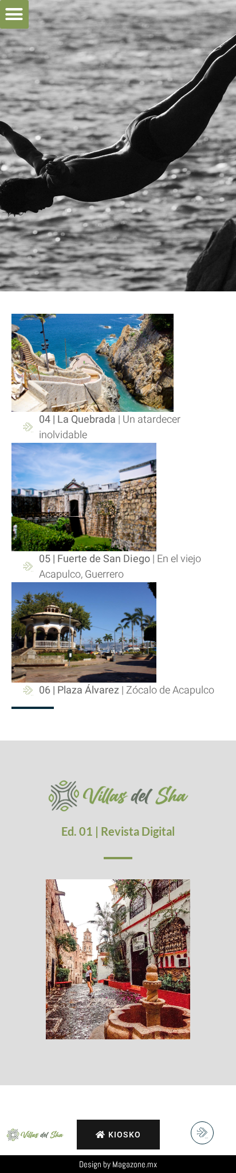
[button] (14, 14)
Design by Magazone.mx (118, 1164)
